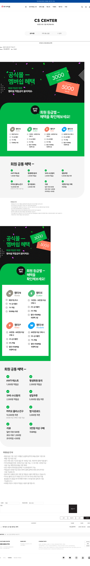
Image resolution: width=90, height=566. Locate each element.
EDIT (64, 518)
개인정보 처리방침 (17, 557)
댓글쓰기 (73, 509)
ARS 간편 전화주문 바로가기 (13, 534)
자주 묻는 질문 (45, 33)
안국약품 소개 (33, 7)
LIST (79, 518)
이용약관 (10, 557)
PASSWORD (25, 503)
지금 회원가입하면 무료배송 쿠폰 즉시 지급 (46, 1)
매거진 (60, 7)
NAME (2, 503)
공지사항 (32, 33)
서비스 (4, 557)
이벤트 (54, 7)
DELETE (71, 518)
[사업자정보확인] (71, 545)
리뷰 (66, 7)
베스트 (48, 7)
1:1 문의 (59, 33)
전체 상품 (41, 7)
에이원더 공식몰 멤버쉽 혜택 (10, 527)
